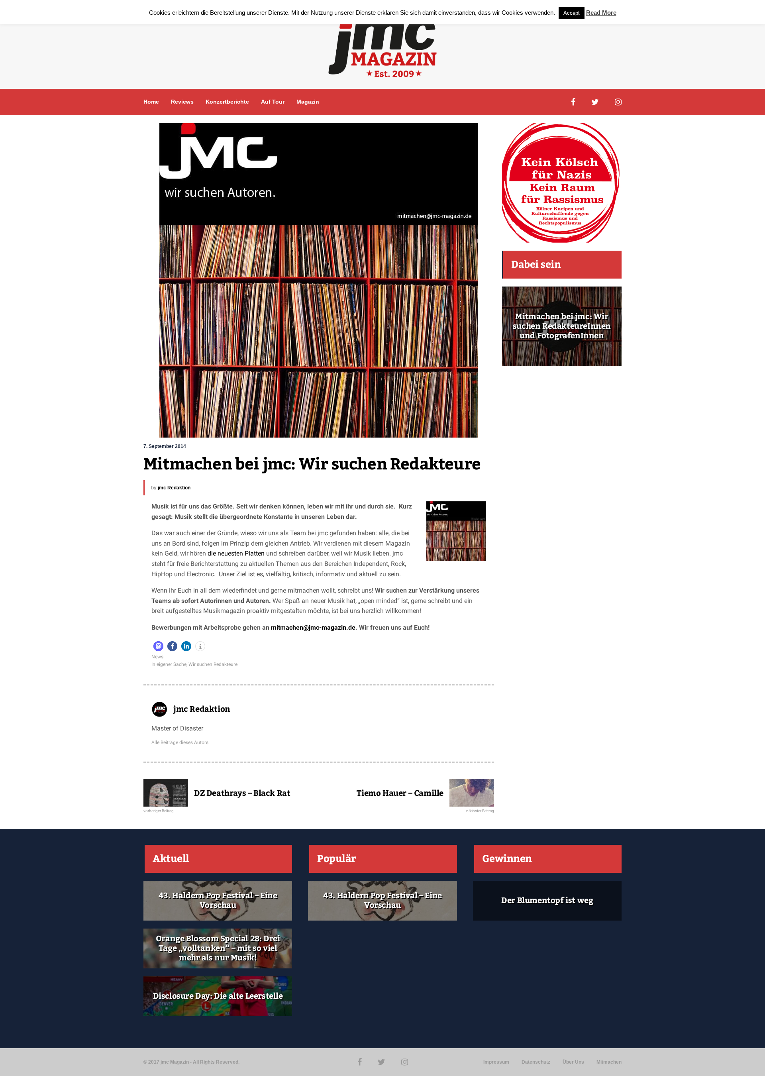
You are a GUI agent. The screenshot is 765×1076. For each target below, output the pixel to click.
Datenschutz (536, 1062)
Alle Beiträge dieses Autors (179, 742)
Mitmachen (609, 1062)
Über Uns (573, 1062)
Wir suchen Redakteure (212, 664)
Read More (601, 12)
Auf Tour (272, 101)
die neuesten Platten (236, 553)
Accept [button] (571, 13)
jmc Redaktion (174, 488)
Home (151, 101)
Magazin (307, 101)
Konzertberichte (227, 101)
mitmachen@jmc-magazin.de (313, 627)
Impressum (496, 1062)
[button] (158, 646)
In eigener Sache (168, 664)
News (157, 657)
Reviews (182, 101)
